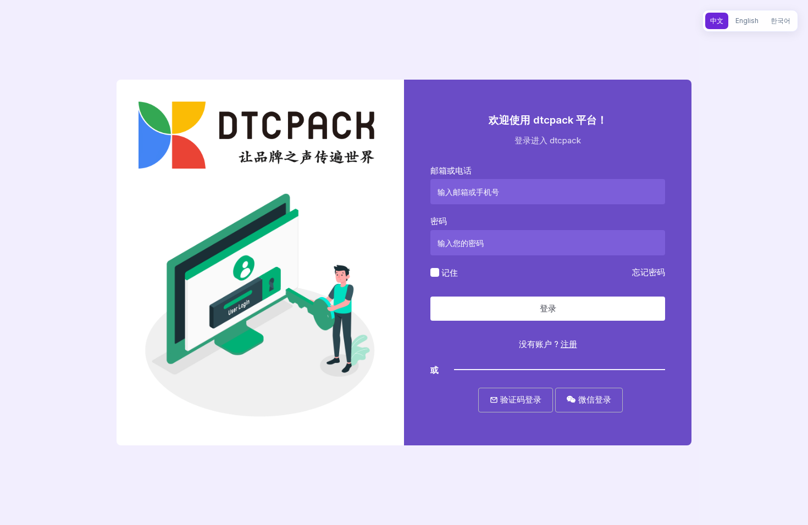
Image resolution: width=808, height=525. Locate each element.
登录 (548, 308)
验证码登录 (519, 399)
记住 (449, 272)
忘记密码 (648, 272)
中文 (716, 20)
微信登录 (593, 399)
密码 (438, 221)
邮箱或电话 (451, 170)
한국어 (780, 20)
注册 (569, 344)
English (747, 20)
